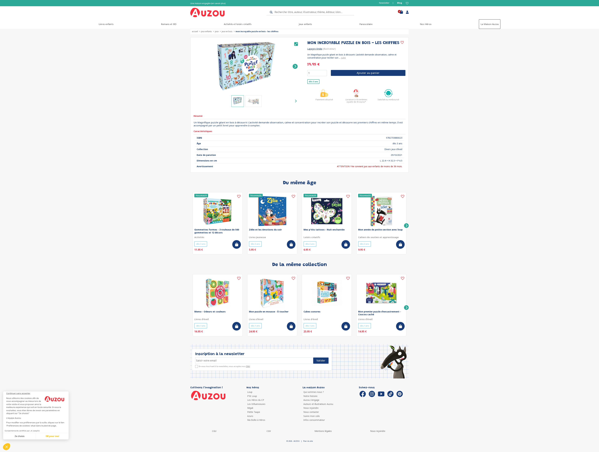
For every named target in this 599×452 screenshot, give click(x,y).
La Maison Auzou (490, 24)
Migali (250, 407)
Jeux (217, 31)
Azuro (250, 416)
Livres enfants (106, 24)
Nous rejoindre (311, 407)
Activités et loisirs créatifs (237, 24)
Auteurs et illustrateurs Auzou (318, 404)
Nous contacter (311, 411)
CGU (248, 366)
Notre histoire (310, 396)
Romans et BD (169, 24)
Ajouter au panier (368, 73)
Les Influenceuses (256, 404)
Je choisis (19, 436)
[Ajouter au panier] (236, 244)
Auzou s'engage (311, 399)
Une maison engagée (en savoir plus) (208, 3)
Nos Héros (425, 24)
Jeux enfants (305, 24)
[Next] (295, 66)
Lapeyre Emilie (314, 48)
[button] (6, 446)
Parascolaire (366, 24)
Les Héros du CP (255, 399)
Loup (249, 391)
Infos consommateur (314, 419)
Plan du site (308, 441)
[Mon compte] (406, 13)
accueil (195, 31)
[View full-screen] (296, 44)
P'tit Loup (252, 396)
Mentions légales (323, 431)
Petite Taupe (253, 411)
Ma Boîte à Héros (256, 419)
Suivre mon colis (311, 416)
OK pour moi (52, 436)
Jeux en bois (227, 31)
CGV (269, 431)
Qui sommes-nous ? (313, 391)
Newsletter (384, 3)
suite (343, 57)
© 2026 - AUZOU (293, 441)
